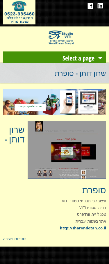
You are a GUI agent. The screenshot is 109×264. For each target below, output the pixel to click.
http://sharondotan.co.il (83, 228)
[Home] (61, 43)
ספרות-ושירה (14, 238)
